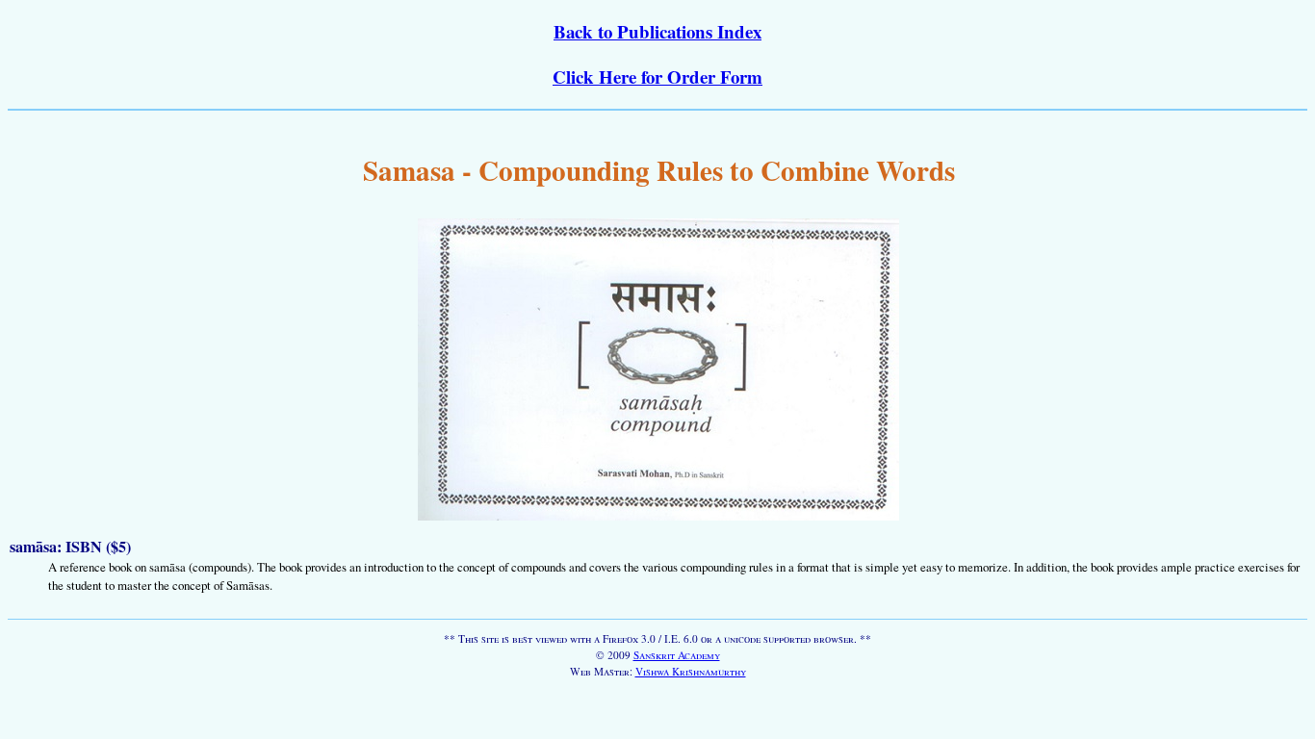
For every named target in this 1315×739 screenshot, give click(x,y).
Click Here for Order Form (657, 76)
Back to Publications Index (657, 31)
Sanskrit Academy (676, 655)
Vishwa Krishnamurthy (690, 671)
